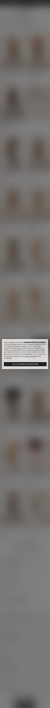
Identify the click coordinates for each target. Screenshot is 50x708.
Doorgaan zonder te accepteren (35, 342)
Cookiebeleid (27, 354)
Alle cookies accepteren (25, 364)
